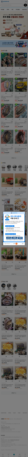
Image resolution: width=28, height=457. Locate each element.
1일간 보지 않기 (7, 243)
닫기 (23, 243)
